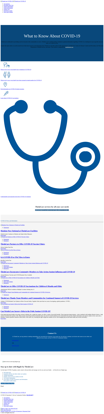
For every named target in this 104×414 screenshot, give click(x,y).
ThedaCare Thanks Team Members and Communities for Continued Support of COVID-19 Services (40, 298)
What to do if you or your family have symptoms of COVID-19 (16, 69)
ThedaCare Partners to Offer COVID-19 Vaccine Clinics (23, 244)
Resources (6, 240)
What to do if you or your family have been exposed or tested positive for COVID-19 (21, 80)
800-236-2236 (15, 345)
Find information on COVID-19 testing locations (12, 89)
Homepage (6, 227)
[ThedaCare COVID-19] (13, 1)
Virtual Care (7, 403)
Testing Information (8, 400)
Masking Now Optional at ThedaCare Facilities (19, 231)
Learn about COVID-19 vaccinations (10, 98)
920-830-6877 (15, 340)
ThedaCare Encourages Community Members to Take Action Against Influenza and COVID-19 (38, 272)
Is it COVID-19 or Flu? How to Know (15, 257)
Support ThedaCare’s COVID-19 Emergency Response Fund (15, 411)
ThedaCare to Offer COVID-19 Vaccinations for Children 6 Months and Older (31, 286)
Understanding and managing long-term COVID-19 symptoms (16, 196)
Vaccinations (7, 397)
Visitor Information (8, 401)
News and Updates (8, 267)
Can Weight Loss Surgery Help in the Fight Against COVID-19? (26, 311)
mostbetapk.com (69, 47)
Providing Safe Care (8, 399)
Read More (3, 235)
